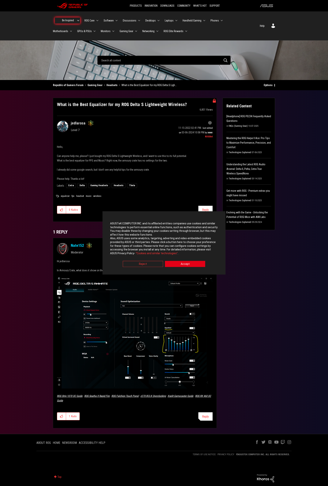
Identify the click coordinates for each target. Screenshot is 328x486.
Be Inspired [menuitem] (68, 20)
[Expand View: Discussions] (139, 20)
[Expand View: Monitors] (113, 31)
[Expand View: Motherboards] (71, 31)
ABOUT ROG (43, 443)
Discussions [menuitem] (129, 20)
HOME (56, 443)
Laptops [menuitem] (169, 20)
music (88, 196)
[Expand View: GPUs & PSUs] (94, 31)
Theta (132, 185)
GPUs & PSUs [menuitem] (84, 31)
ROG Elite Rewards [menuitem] (173, 31)
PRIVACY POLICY (226, 454)
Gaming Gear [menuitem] (126, 31)
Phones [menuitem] (215, 20)
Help (262, 25)
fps (73, 196)
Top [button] (60, 476)
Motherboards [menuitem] (60, 31)
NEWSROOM (69, 443)
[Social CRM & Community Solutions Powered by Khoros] (265, 478)
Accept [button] (185, 264)
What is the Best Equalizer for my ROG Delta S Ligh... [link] (149, 85)
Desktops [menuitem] (150, 20)
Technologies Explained (240, 152)
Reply (205, 210)
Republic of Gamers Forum (68, 85)
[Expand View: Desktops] (158, 20)
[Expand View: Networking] (157, 31)
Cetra (71, 185)
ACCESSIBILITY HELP (92, 443)
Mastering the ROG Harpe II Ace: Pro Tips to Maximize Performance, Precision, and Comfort (248, 143)
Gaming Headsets (99, 185)
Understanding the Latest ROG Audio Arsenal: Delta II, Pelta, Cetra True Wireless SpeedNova (245, 169)
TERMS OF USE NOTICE (204, 454)
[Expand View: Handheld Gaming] (204, 20)
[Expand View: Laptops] (176, 20)
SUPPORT (215, 5)
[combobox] (164, 60)
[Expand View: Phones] (222, 20)
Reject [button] (143, 264)
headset (80, 196)
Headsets (111, 85)
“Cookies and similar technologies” (157, 253)
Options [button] (268, 85)
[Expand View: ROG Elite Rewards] (186, 31)
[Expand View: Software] (116, 20)
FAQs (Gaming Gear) (238, 126)
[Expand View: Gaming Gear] (136, 31)
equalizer (65, 196)
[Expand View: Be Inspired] (78, 20)
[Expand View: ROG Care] (97, 20)
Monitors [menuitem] (105, 31)
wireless (97, 196)
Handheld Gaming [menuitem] (192, 20)
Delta (82, 185)
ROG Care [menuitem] (89, 20)
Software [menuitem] (109, 20)
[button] (61, 210)
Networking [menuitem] (148, 31)
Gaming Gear (95, 85)
